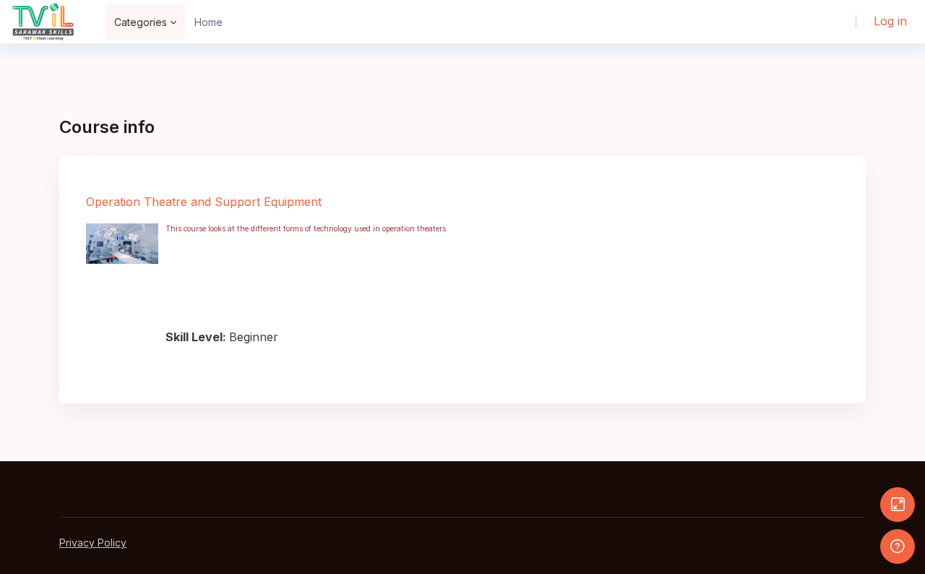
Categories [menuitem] (140, 22)
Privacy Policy (92, 542)
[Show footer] (897, 546)
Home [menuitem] (208, 22)
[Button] (897, 504)
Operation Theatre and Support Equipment (204, 201)
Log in (890, 21)
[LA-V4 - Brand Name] (43, 21)
